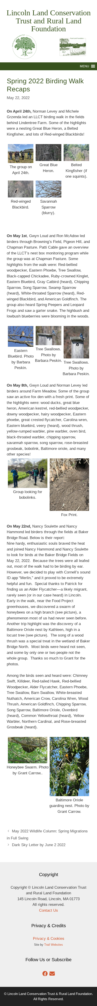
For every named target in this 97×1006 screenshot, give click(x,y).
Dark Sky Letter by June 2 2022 (38, 845)
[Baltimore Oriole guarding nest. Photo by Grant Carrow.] (69, 793)
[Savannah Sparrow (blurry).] (48, 195)
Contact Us (48, 910)
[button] (84, 66)
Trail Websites (53, 944)
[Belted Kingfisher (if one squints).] (76, 158)
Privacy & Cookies (48, 938)
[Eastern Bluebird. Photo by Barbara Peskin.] (20, 344)
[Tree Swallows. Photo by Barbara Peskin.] (48, 342)
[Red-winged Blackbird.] (20, 195)
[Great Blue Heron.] (48, 158)
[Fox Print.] (69, 508)
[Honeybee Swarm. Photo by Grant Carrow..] (27, 760)
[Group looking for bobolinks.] (27, 485)
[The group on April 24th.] (20, 160)
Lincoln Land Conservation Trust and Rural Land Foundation (49, 21)
